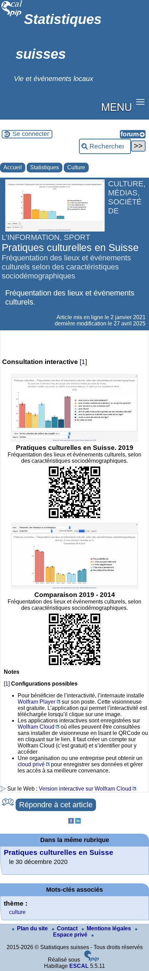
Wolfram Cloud (36, 727)
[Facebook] (71, 822)
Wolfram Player (36, 702)
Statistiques (44, 167)
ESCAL (79, 966)
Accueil (12, 167)
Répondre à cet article (56, 804)
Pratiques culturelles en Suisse (58, 852)
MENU (116, 106)
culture (17, 912)
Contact (68, 928)
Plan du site (33, 928)
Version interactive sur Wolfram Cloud (85, 789)
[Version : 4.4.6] (91, 960)
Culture (76, 167)
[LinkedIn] (78, 822)
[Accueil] (12, 15)
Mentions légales (109, 928)
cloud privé (31, 764)
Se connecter (30, 133)
